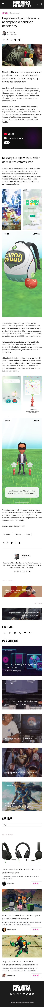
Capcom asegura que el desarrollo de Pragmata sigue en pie (24, 614)
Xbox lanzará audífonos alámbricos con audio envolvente (21, 871)
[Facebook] (9, 633)
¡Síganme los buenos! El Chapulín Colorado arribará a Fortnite (21, 591)
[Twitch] (30, 633)
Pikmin (28, 534)
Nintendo (18, 534)
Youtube (21, 526)
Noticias (5, 13)
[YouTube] (25, 633)
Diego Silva (10, 883)
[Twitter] (20, 633)
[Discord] (30, 994)
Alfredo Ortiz (11, 32)
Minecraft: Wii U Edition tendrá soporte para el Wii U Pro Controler (21, 917)
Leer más (36, 884)
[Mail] (4, 633)
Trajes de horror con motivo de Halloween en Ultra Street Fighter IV (20, 963)
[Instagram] (14, 633)
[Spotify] (33, 994)
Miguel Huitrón (11, 929)
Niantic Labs (7, 534)
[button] (3, 4)
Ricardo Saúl (11, 976)
